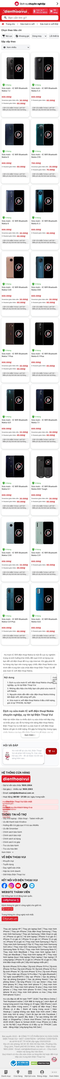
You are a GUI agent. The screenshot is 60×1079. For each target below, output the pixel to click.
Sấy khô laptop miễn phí (36, 962)
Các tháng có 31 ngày (29, 1004)
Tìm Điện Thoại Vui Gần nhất (19, 801)
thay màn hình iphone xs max (32, 992)
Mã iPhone (46, 1004)
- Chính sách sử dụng (11, 838)
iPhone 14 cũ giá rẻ (15, 941)
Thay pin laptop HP (12, 929)
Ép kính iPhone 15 (26, 969)
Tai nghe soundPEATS (13, 976)
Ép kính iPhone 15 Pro (38, 966)
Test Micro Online (48, 999)
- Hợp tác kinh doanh (11, 871)
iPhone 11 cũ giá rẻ (11, 939)
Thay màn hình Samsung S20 (27, 947)
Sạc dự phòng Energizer (14, 979)
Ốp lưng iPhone (24, 982)
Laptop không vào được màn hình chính (32, 1011)
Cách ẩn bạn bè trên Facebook (40, 1014)
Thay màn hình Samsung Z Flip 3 (18, 944)
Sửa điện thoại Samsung (39, 931)
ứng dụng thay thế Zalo (30, 1027)
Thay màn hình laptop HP (34, 954)
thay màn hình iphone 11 (30, 984)
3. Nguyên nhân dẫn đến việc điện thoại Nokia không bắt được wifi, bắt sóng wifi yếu (31, 695)
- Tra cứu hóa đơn (10, 849)
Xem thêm (6, 852)
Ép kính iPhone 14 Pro (46, 969)
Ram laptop (37, 957)
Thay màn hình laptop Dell (42, 952)
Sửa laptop (25, 957)
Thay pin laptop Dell (32, 929)
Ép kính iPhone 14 (11, 971)
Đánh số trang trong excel (36, 1009)
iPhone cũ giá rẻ (14, 936)
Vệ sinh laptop (30, 936)
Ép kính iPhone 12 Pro (31, 971)
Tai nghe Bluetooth (47, 974)
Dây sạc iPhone (33, 976)
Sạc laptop (49, 957)
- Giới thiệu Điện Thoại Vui (13, 874)
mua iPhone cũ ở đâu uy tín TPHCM (34, 1024)
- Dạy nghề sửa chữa (11, 868)
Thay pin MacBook (11, 954)
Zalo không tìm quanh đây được (18, 1017)
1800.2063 (28, 789)
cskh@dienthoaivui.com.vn (21, 793)
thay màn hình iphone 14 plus (28, 987)
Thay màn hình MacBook (15, 952)
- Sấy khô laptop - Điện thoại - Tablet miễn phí (22, 818)
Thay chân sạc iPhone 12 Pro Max (22, 974)
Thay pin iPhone (18, 931)
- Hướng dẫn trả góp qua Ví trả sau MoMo (20, 825)
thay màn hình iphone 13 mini (27, 989)
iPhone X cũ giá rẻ (47, 936)
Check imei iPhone (32, 1019)
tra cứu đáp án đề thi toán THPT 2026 (20, 999)
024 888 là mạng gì (33, 1001)
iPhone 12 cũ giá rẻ (31, 939)
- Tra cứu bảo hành (10, 845)
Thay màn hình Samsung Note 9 (40, 949)
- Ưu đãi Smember (10, 828)
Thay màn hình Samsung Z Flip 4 (41, 941)
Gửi (53, 751)
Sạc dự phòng (49, 976)
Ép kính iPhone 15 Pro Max (15, 966)
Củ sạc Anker (39, 982)
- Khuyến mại (8, 861)
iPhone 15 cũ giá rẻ (24, 959)
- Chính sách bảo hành (12, 832)
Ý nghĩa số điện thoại (40, 1006)
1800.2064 (27, 785)
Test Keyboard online (13, 1001)
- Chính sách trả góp (11, 842)
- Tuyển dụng (8, 864)
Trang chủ (10, 24)
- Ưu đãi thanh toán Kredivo (14, 822)
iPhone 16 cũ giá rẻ (43, 959)
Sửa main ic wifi (27, 24)
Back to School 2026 (25, 1022)
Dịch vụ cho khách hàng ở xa (19, 807)
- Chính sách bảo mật (11, 835)
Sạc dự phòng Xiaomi (38, 979)
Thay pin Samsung (31, 934)
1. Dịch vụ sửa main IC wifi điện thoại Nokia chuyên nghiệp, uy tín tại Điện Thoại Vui (30, 683)
